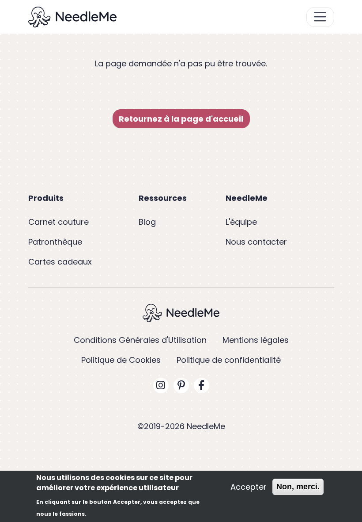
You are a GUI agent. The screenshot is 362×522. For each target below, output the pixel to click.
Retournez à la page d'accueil (181, 118)
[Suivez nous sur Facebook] (201, 385)
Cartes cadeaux (60, 261)
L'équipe (241, 221)
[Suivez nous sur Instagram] (161, 385)
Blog (147, 221)
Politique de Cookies (121, 359)
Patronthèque (55, 241)
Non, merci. (298, 486)
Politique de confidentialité (229, 359)
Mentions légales (255, 339)
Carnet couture (58, 221)
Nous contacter (256, 241)
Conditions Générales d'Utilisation (140, 339)
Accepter (248, 486)
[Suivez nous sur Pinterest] (181, 385)
